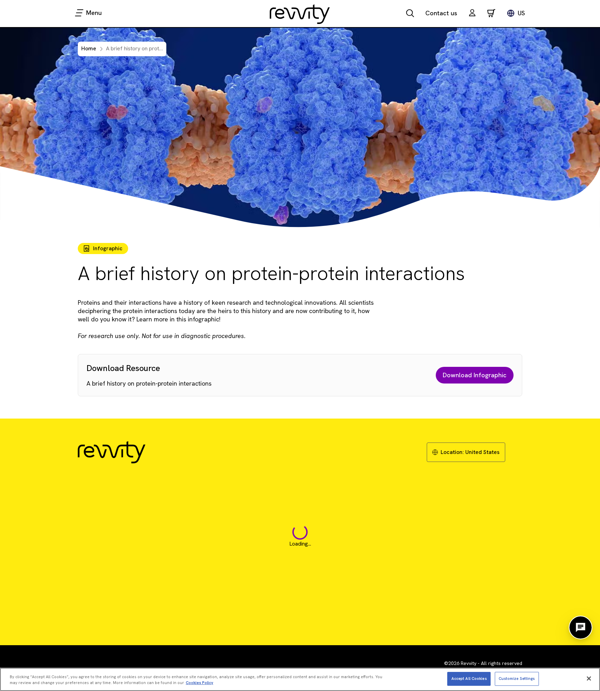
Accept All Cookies (469, 678)
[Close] (589, 678)
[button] (472, 13)
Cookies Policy (199, 682)
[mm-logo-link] (300, 14)
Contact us (441, 13)
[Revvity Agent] (580, 627)
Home (88, 48)
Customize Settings (517, 678)
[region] (300, 679)
